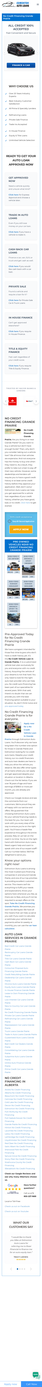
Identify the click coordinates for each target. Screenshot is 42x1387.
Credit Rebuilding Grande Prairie (20, 974)
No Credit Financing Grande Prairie (21, 1012)
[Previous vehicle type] (4, 52)
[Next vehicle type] (37, 52)
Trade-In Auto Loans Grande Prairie (21, 1034)
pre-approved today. (14, 706)
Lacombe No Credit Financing (19, 1131)
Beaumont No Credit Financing (19, 1096)
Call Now (31, 1384)
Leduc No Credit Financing (17, 1134)
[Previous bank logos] (6, 401)
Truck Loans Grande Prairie (17, 1031)
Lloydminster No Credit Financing (20, 1140)
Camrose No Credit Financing (18, 1099)
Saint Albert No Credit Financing (20, 1146)
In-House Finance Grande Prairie (20, 990)
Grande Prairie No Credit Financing (21, 1124)
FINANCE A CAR (21, 65)
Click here (13, 195)
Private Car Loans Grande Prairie (19, 1015)
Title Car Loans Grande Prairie (18, 959)
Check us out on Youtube (17, 1211)
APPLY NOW (21, 529)
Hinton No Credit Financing (17, 1127)
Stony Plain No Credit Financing (19, 1159)
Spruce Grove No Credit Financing (21, 1156)
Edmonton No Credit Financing (19, 1108)
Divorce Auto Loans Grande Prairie (20, 984)
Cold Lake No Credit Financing (19, 1102)
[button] (36, 1376)
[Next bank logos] (36, 401)
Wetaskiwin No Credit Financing (20, 1168)
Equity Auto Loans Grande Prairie (20, 987)
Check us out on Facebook (17, 1206)
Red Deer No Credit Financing (19, 1143)
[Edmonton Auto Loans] (16, 4)
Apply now (10, 1384)
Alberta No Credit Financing (18, 1093)
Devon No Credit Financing (17, 1105)
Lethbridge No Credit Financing (19, 1137)
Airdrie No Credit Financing (17, 1090)
